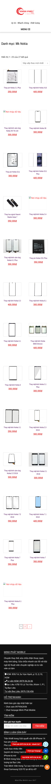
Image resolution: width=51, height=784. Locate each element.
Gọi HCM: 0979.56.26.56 (31, 757)
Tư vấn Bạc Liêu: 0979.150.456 (19, 691)
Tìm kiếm (39, 726)
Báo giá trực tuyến (12, 722)
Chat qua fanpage (34, 751)
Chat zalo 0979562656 (16, 706)
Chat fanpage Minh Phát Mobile (20, 710)
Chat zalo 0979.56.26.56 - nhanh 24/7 (26, 744)
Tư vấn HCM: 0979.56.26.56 (20, 681)
